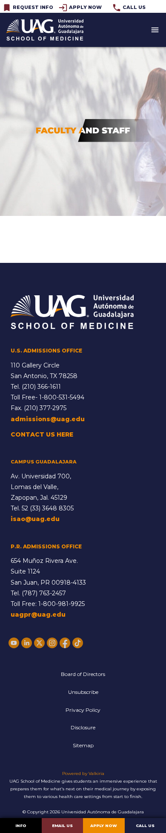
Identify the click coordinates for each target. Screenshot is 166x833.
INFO (20, 825)
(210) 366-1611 (41, 386)
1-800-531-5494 (61, 397)
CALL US (145, 825)
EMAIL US (62, 825)
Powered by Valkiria (83, 773)
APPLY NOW (103, 825)
